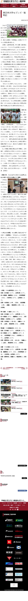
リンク (23, 505)
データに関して (18, 505)
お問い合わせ (22, 6)
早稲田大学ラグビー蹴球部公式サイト (13, 500)
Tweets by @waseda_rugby (8, 475)
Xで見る (24, 478)
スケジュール (14, 4)
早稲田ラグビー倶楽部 (14, 507)
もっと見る (23, 413)
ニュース (4, 4)
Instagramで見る (22, 465)
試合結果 (23, 4)
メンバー (4, 6)
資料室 (14, 6)
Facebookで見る (22, 490)
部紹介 (12, 505)
